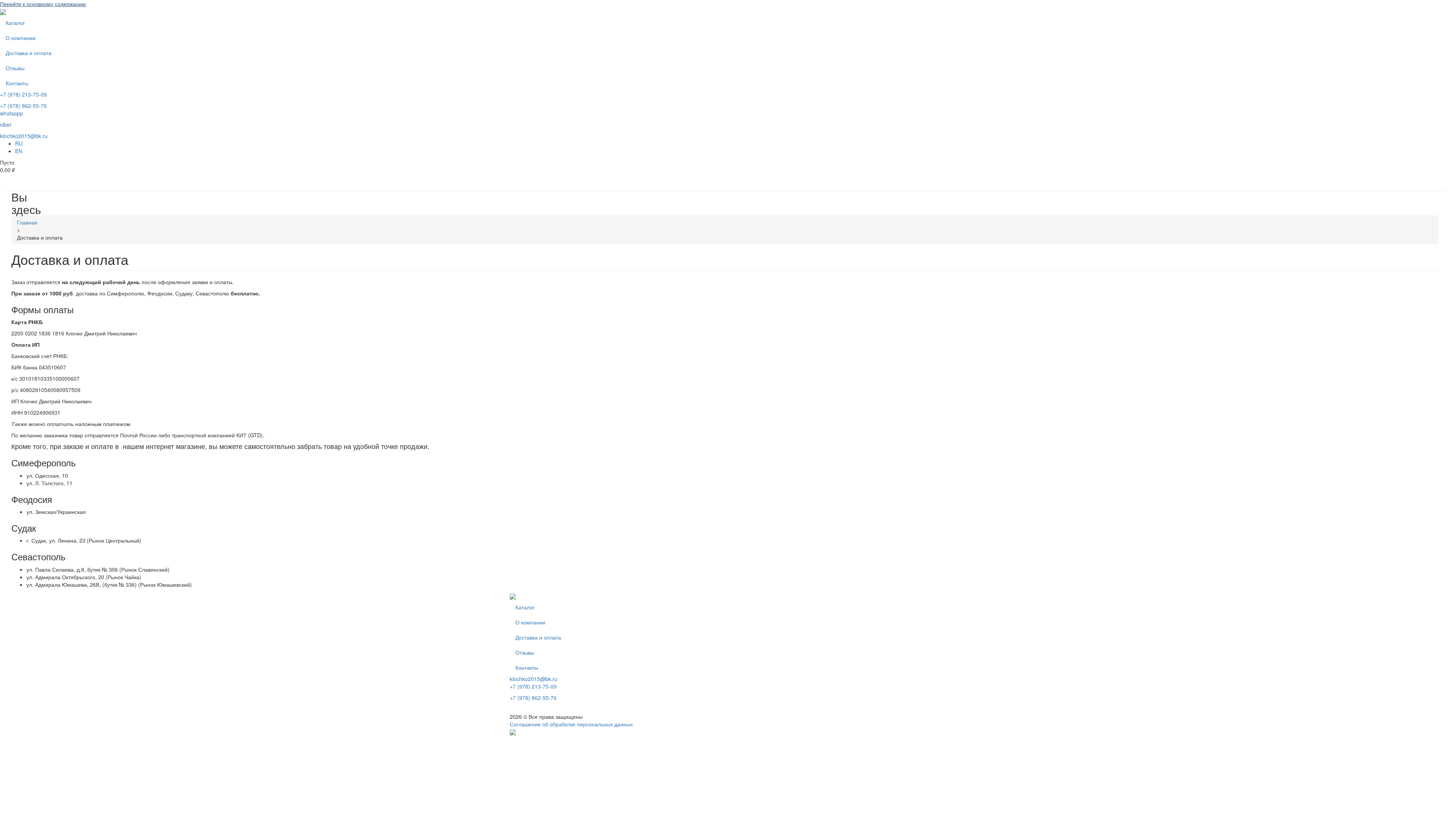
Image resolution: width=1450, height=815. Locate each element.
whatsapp (11, 113)
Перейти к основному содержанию (43, 4)
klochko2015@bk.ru (24, 136)
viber (6, 124)
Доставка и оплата (28, 53)
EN (18, 151)
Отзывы (15, 68)
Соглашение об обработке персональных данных (571, 724)
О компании (20, 38)
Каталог (15, 22)
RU (19, 143)
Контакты (17, 83)
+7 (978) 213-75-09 (23, 94)
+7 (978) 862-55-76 (23, 105)
